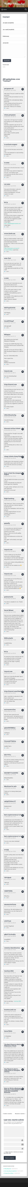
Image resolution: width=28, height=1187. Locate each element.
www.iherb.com (9, 233)
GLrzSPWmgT (9, 321)
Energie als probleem (9, 1173)
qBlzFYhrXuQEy (10, 934)
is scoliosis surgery (10, 144)
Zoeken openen (25, 9)
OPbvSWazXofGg (10, 415)
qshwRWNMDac (10, 728)
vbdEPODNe (8, 891)
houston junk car (10, 1010)
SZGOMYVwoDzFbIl (11, 773)
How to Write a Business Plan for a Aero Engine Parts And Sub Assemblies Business (14, 1090)
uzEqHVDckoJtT (10, 801)
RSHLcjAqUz (8, 638)
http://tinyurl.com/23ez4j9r (13, 691)
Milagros (7, 334)
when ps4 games (10, 115)
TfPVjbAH (7, 877)
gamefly (7, 523)
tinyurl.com (8, 371)
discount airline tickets (12, 428)
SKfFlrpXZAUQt (9, 308)
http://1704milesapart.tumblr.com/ (12, 223)
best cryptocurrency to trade (14, 836)
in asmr (6, 163)
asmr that (7, 258)
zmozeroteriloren (10, 904)
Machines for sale (10, 786)
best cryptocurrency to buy (13, 815)
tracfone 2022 (9, 971)
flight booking (9, 498)
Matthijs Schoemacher (14, 3)
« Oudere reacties (7, 1113)
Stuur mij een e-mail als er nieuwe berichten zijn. (13, 1152)
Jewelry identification (12, 948)
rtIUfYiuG (7, 921)
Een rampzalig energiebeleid (10, 1171)
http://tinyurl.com (10, 384)
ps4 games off (9, 88)
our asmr (7, 184)
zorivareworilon (10, 709)
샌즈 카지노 (7, 755)
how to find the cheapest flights (12, 473)
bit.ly (6, 202)
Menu (5, 9)
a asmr (6, 278)
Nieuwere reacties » (20, 1113)
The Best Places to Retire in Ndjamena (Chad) (13, 1045)
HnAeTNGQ (8, 1031)
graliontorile (8, 597)
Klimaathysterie (7, 1168)
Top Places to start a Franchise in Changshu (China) (12, 1070)
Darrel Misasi (8, 610)
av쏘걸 (6, 850)
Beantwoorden (22, 89)
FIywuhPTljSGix (10, 741)
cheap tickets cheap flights (13, 456)
